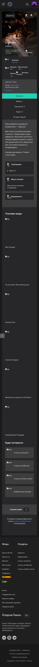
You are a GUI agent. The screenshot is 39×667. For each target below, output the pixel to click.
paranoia (15, 62)
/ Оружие (8, 53)
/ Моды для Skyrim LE (12, 51)
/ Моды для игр (15, 50)
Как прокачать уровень (11, 603)
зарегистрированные (22, 521)
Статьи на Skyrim (24, 561)
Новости (21, 553)
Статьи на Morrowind (26, 569)
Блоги (4, 590)
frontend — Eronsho (25, 661)
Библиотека (22, 557)
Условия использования (19, 657)
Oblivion (5, 561)
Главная (7, 50)
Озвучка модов (8, 598)
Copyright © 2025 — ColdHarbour (19, 650)
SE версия (8, 90)
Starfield (5, 569)
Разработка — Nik (13, 661)
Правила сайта (8, 607)
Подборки (6, 573)
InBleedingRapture (15, 85)
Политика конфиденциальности (19, 653)
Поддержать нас (8, 594)
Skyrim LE (10, 16)
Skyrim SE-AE (7, 553)
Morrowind (6, 565)
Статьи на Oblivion (25, 565)
